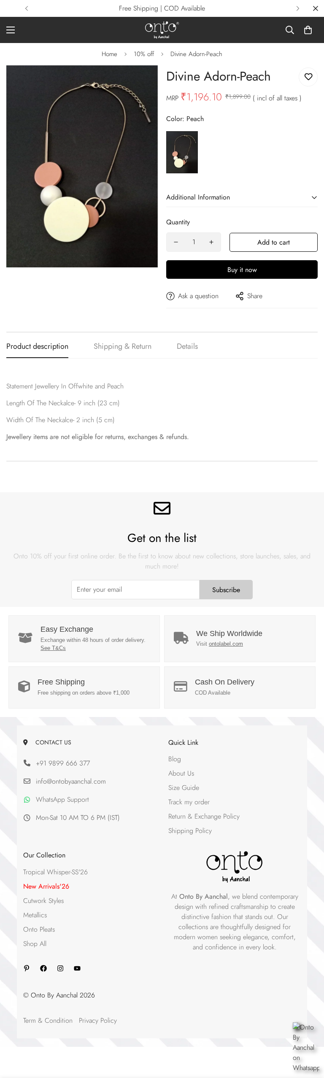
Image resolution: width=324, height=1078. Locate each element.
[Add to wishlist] (308, 76)
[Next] (297, 8)
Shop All (34, 944)
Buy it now (242, 270)
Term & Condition (48, 1020)
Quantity (178, 222)
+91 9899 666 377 (63, 763)
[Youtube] (77, 968)
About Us (181, 773)
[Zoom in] (139, 83)
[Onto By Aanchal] (162, 30)
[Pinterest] (26, 968)
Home (109, 54)
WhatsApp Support (62, 799)
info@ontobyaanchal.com (71, 781)
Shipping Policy (190, 830)
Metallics (35, 915)
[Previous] (26, 8)
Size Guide (183, 787)
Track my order (189, 802)
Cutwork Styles (43, 901)
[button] (308, 30)
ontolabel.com (226, 644)
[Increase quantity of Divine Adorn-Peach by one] (211, 242)
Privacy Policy (98, 1020)
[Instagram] (60, 968)
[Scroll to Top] (307, 1032)
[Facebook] (43, 968)
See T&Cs (53, 648)
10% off (144, 54)
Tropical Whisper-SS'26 (55, 872)
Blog (174, 759)
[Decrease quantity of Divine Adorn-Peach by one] (176, 242)
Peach (182, 152)
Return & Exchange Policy (204, 816)
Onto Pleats (39, 929)
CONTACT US (51, 742)
